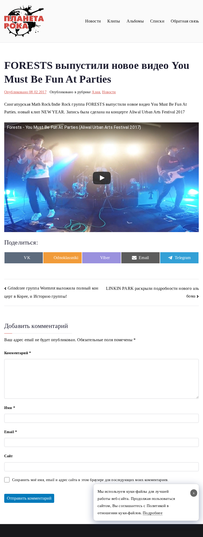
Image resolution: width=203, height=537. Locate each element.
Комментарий (17, 353)
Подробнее (152, 513)
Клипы (113, 21)
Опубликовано (25, 92)
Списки (157, 21)
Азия (96, 92)
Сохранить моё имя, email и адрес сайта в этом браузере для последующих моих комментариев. (90, 480)
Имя (9, 408)
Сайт (8, 456)
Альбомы (135, 21)
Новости (93, 21)
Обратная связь (185, 21)
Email (10, 432)
